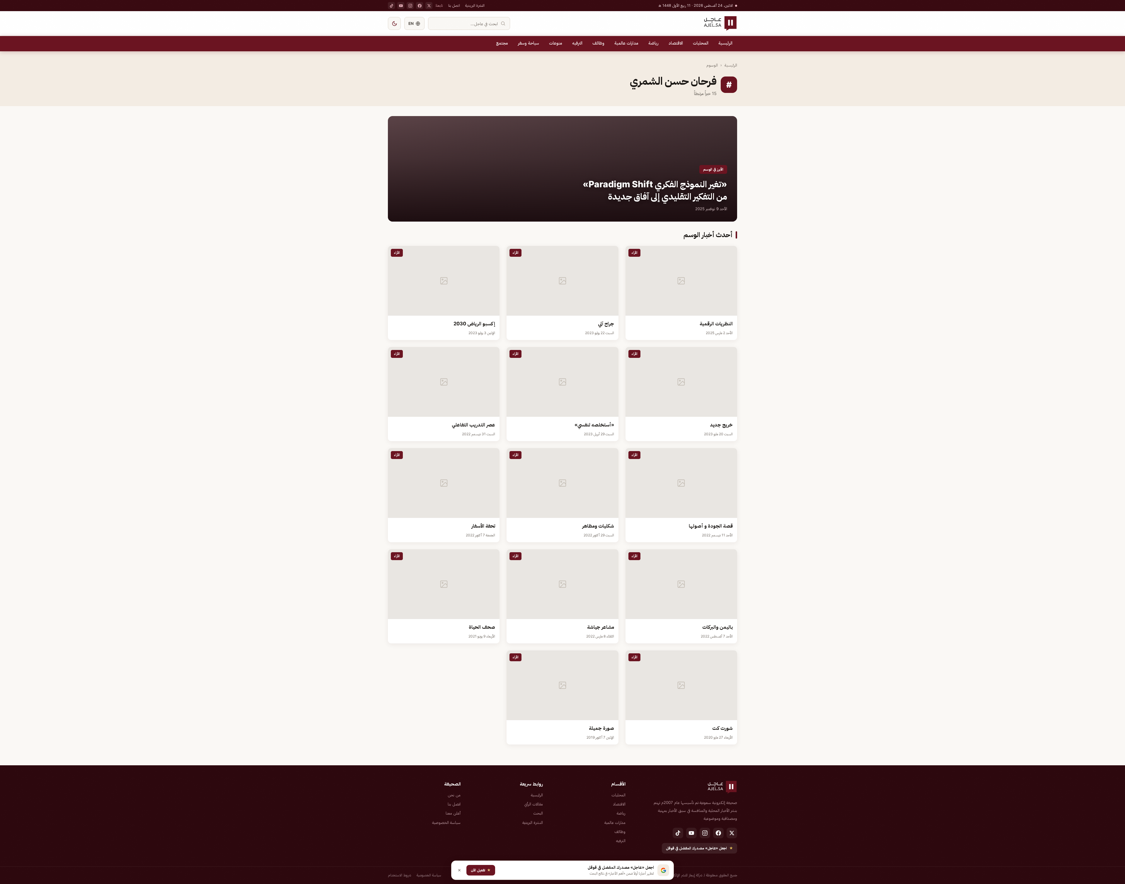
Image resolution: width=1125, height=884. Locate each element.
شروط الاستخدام (399, 875)
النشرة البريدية (475, 5)
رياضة (653, 43)
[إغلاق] (459, 870)
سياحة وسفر (528, 43)
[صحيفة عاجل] (720, 23)
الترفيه (577, 43)
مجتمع (502, 43)
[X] (428, 5)
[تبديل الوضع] (394, 23)
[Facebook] (419, 5)
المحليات (700, 43)
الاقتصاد (676, 43)
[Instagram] (410, 5)
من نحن (454, 795)
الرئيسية (725, 43)
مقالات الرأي (533, 804)
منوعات (555, 43)
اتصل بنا (454, 5)
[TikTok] (391, 5)
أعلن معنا (453, 813)
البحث (538, 813)
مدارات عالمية (626, 43)
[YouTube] (400, 5)
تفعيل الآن (481, 870)
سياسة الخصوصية (446, 822)
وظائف (598, 43)
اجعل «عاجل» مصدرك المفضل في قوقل (699, 848)
